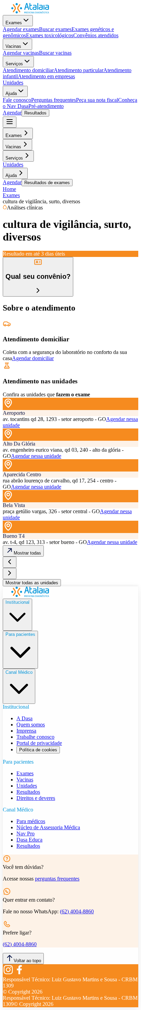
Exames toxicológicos (49, 35)
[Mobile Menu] (9, 122)
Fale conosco (17, 100)
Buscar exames (55, 29)
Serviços (14, 63)
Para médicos (30, 821)
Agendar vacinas (21, 53)
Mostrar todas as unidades (31, 582)
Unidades (13, 82)
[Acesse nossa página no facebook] (19, 973)
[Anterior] (9, 562)
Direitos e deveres (35, 798)
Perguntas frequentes (53, 100)
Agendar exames (21, 29)
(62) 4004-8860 (77, 911)
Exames (13, 22)
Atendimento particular (78, 70)
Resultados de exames (47, 182)
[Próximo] (9, 573)
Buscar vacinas (55, 53)
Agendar (12, 112)
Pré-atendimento (46, 106)
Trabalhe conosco (35, 737)
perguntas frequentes (57, 879)
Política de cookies (38, 749)
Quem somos (30, 724)
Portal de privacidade (39, 743)
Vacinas (13, 46)
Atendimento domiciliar (28, 70)
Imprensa (26, 731)
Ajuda (11, 93)
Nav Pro (25, 833)
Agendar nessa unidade (36, 456)
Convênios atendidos (95, 35)
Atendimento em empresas (46, 76)
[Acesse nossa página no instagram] (8, 973)
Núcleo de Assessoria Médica (48, 827)
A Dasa (24, 718)
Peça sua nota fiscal (97, 100)
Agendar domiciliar (33, 358)
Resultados (35, 112)
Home (9, 189)
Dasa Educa (29, 840)
